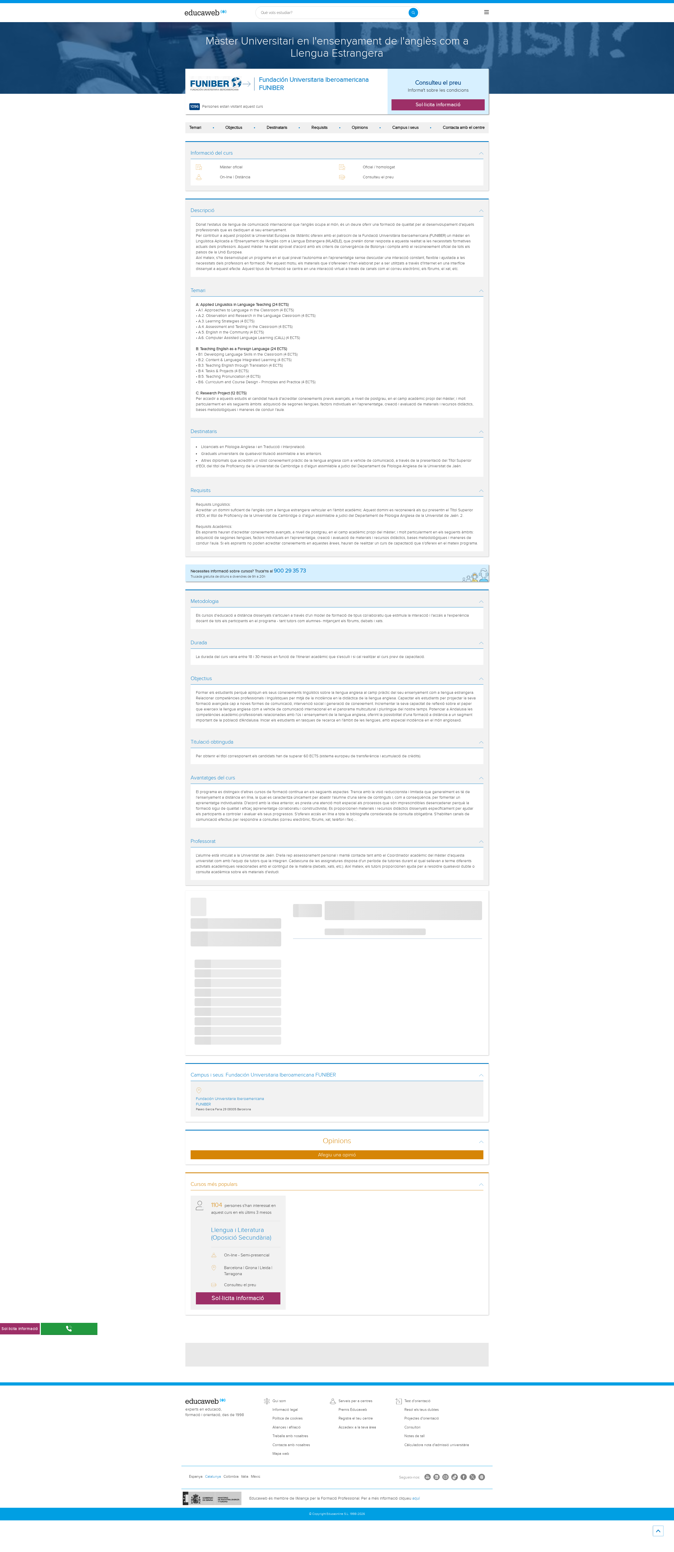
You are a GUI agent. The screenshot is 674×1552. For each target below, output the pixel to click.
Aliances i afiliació (286, 1427)
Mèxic (255, 1477)
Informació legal (285, 1410)
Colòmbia (231, 1477)
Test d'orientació (417, 1401)
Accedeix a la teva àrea (357, 1427)
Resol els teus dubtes (421, 1410)
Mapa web (280, 1454)
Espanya (195, 1477)
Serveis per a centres (355, 1401)
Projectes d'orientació (421, 1418)
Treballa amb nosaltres (290, 1436)
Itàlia (244, 1477)
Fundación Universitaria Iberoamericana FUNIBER (314, 84)
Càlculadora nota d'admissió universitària (436, 1445)
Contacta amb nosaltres (291, 1445)
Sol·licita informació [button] (438, 104)
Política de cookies (287, 1418)
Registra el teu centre (356, 1418)
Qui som (279, 1401)
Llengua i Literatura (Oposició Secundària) (241, 1233)
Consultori (412, 1427)
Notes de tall (414, 1436)
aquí (416, 1498)
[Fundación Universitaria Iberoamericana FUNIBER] (215, 84)
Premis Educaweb (353, 1410)
